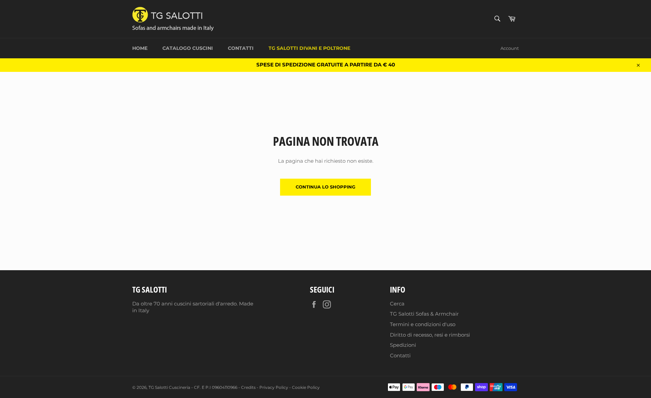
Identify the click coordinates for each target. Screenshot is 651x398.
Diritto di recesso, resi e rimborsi (430, 335)
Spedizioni (403, 345)
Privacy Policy (273, 387)
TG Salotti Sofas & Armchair (424, 314)
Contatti (241, 48)
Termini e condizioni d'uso (422, 324)
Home (139, 48)
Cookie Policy (306, 387)
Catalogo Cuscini (187, 48)
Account (509, 48)
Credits (248, 387)
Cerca (397, 303)
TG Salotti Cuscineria (169, 387)
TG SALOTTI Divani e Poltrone (309, 48)
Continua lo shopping (325, 187)
